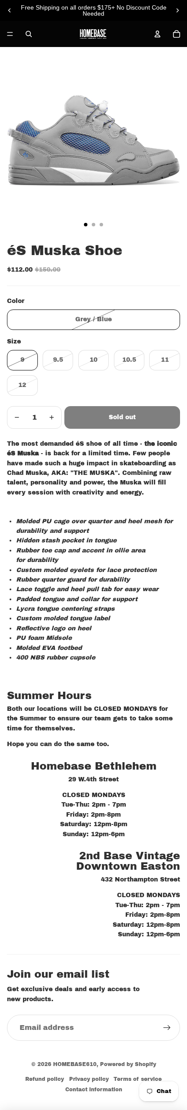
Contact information (93, 1089)
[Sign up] (167, 1028)
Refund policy (44, 1079)
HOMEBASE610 (75, 1064)
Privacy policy (89, 1079)
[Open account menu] (157, 34)
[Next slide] (177, 10)
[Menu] (10, 34)
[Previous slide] (9, 10)
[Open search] (28, 34)
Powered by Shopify (128, 1064)
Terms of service (138, 1079)
